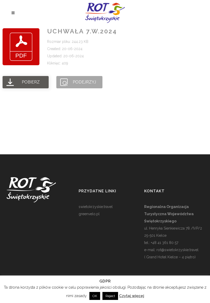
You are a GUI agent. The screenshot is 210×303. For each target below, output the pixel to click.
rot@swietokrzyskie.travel (176, 250)
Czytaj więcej (131, 295)
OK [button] (94, 296)
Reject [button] (110, 296)
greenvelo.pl (89, 214)
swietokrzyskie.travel (96, 207)
